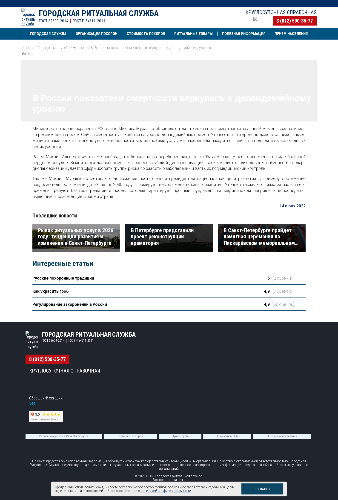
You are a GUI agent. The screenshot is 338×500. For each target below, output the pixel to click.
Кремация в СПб (227, 436)
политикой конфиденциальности (165, 491)
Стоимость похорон (130, 436)
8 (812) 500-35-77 (294, 21)
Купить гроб (180, 436)
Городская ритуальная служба (99, 13)
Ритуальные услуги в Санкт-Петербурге (63, 436)
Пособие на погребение (282, 436)
